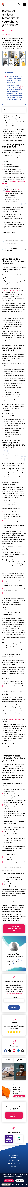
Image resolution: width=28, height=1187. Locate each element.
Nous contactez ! (14, 1115)
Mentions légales (14, 1160)
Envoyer (14, 1008)
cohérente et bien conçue (10, 290)
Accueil (4, 30)
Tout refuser (19, 1181)
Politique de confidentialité (14, 993)
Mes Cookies (14, 1169)
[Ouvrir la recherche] (19, 4)
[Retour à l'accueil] (3, 4)
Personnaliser (6, 1184)
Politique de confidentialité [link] (19, 1184)
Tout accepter (9, 1181)
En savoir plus (19, 1096)
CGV (18, 1163)
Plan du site (11, 1163)
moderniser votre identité (15, 719)
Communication (6, 34)
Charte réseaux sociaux (14, 1157)
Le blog (11, 30)
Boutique (14, 1166)
